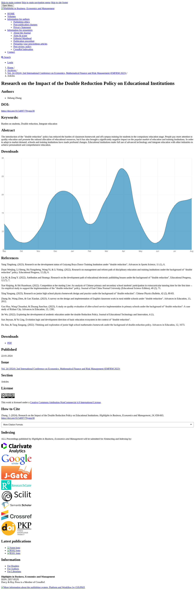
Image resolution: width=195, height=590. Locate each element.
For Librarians (14, 571)
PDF (9, 343)
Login (10, 62)
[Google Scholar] (16, 464)
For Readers (13, 566)
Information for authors (18, 19)
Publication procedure (23, 41)
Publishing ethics (21, 22)
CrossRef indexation (23, 49)
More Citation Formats (13, 425)
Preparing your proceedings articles (30, 44)
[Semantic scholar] (16, 508)
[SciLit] (16, 500)
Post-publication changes (25, 24)
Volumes (11, 16)
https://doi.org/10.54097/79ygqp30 (18, 111)
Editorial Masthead (22, 38)
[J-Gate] (16, 478)
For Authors (13, 568)
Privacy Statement (22, 27)
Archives (12, 70)
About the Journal (22, 33)
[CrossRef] (16, 519)
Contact (11, 52)
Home (10, 67)
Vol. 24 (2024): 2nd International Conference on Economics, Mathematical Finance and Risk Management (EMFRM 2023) (67, 73)
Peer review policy (22, 46)
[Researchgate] (16, 489)
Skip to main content (11, 2)
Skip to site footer (59, 2)
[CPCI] (16, 452)
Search (7, 57)
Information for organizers (19, 30)
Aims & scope (20, 35)
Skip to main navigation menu (36, 2)
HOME (11, 13)
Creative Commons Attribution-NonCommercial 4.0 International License (65, 402)
